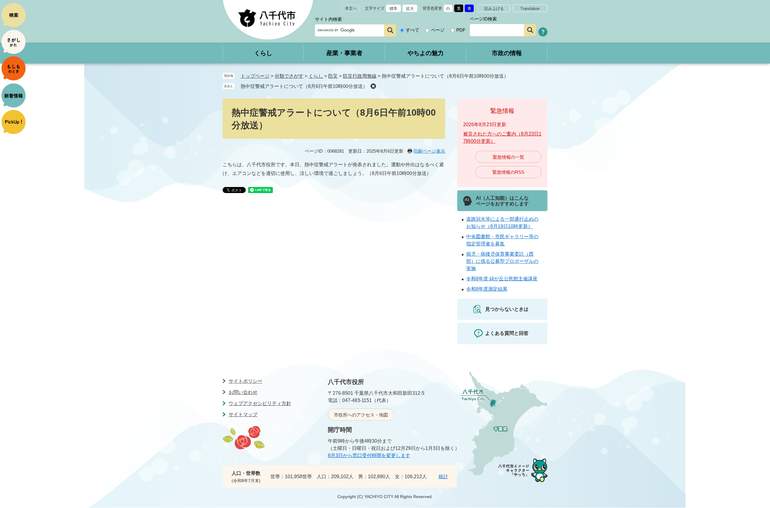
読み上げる (494, 8)
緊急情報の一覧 (508, 157)
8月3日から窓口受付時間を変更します (369, 455)
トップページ (255, 76)
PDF (460, 30)
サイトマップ (243, 414)
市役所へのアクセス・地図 (361, 414)
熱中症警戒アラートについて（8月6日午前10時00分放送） (304, 86)
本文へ (351, 8)
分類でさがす (289, 76)
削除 (373, 86)
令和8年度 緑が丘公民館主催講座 (501, 278)
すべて (412, 30)
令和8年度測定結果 (486, 288)
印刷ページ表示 (429, 151)
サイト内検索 (328, 19)
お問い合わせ (243, 392)
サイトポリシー (245, 381)
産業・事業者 (344, 53)
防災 (333, 76)
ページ (438, 30)
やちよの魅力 (426, 53)
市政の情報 (507, 53)
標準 (393, 8)
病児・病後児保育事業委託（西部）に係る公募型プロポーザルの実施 (502, 261)
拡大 (410, 8)
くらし (263, 53)
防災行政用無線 (360, 76)
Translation (530, 8)
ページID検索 (483, 18)
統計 (443, 476)
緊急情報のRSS (508, 172)
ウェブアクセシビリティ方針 (260, 403)
